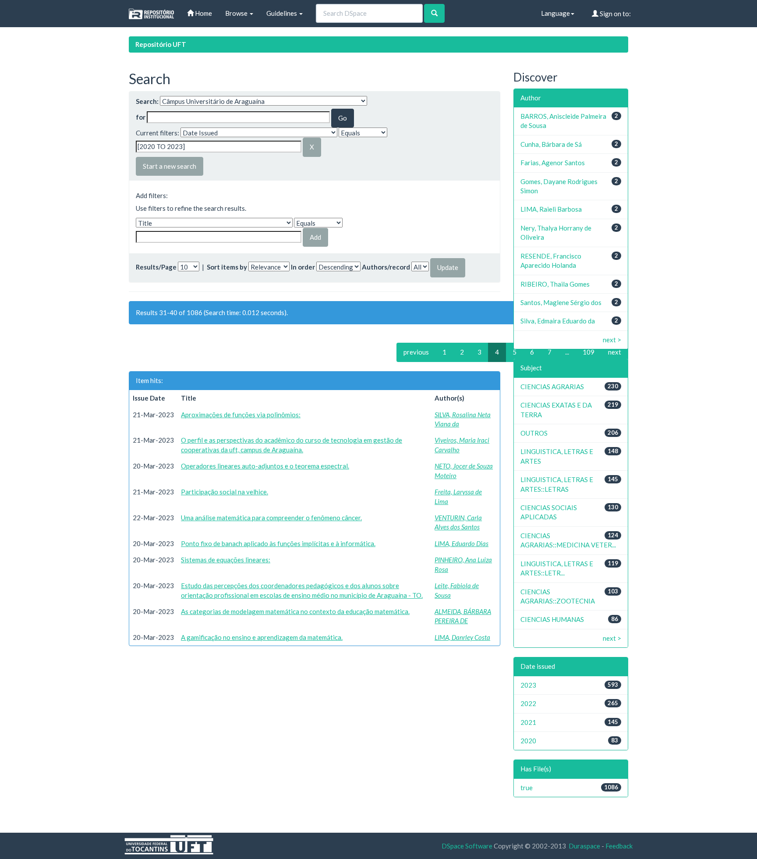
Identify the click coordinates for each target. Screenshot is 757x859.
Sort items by (227, 267)
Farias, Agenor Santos (552, 163)
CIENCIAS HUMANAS (552, 619)
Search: (147, 101)
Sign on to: (614, 14)
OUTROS (534, 433)
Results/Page (156, 267)
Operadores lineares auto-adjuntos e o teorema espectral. (265, 466)
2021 (528, 722)
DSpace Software (467, 846)
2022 (528, 703)
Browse (237, 13)
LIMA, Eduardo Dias (461, 543)
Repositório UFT (160, 44)
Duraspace (584, 846)
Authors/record (386, 267)
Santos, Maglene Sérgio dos (560, 302)
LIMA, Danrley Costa (462, 637)
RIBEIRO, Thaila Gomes (555, 284)
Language (555, 13)
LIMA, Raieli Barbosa (551, 209)
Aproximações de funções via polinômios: (241, 415)
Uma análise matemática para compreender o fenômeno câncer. (271, 518)
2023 (528, 685)
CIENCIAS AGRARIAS (552, 386)
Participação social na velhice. (224, 492)
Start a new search (169, 166)
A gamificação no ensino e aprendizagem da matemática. (262, 637)
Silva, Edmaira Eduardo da (557, 321)
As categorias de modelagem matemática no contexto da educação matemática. (295, 611)
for (140, 117)
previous (416, 352)
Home (203, 13)
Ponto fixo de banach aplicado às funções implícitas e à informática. (278, 543)
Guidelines (282, 13)
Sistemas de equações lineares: (225, 560)
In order (303, 267)
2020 (528, 741)
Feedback (619, 846)
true (526, 788)
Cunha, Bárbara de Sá (551, 144)
